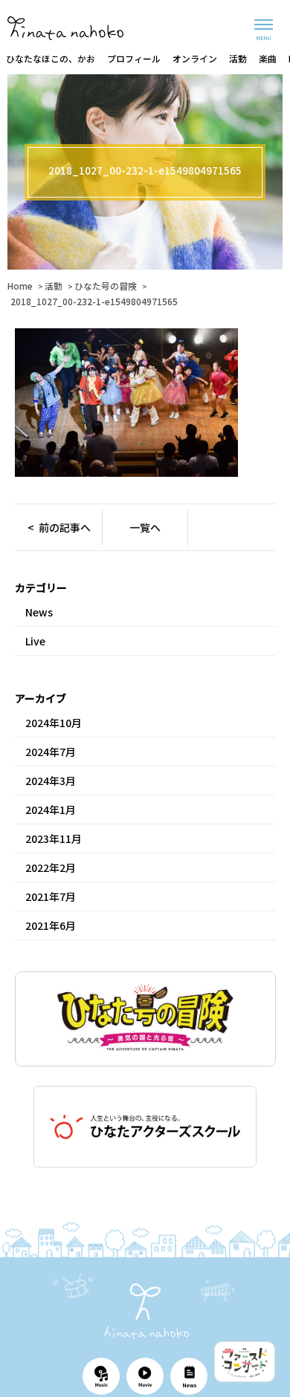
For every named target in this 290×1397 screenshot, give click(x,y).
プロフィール (134, 58)
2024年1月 (50, 809)
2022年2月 (50, 867)
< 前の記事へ (59, 527)
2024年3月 (50, 780)
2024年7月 (50, 751)
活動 (238, 58)
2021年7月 (50, 896)
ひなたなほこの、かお (50, 58)
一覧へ (145, 527)
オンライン (195, 58)
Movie (145, 1376)
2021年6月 (50, 925)
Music (101, 1376)
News (39, 612)
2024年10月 (53, 722)
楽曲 (268, 58)
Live (35, 641)
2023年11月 (53, 838)
